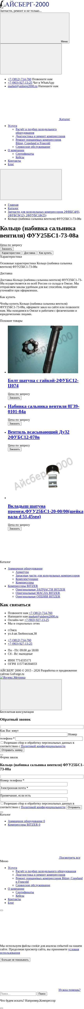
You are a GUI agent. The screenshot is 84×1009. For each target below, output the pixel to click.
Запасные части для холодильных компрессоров (48, 575)
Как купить (45, 252)
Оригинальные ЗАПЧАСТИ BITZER (40, 589)
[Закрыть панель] (1, 910)
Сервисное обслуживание (33, 885)
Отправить (74, 807)
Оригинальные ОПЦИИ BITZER (38, 596)
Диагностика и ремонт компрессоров (40, 874)
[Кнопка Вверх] (31, 694)
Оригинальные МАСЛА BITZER (38, 593)
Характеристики (11, 252)
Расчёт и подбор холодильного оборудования (46, 871)
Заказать (7, 248)
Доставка (29, 252)
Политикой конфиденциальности (43, 746)
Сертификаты (25, 892)
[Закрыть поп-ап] (1, 754)
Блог (11, 902)
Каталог (64, 119)
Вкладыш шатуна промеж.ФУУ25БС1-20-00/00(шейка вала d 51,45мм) (45, 511)
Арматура (22, 572)
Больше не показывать (15, 959)
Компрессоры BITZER (23, 586)
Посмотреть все (69, 857)
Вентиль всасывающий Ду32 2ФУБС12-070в (38, 434)
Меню (64, 41)
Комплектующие (27, 579)
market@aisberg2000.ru (23, 86)
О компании (16, 888)
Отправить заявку (12, 750)
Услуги (12, 867)
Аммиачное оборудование (25, 568)
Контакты (14, 899)
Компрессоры (25, 582)
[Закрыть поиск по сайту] (1, 1008)
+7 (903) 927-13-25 (20, 82)
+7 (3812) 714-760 (19, 79)
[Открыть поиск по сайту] (31, 58)
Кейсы (20, 895)
